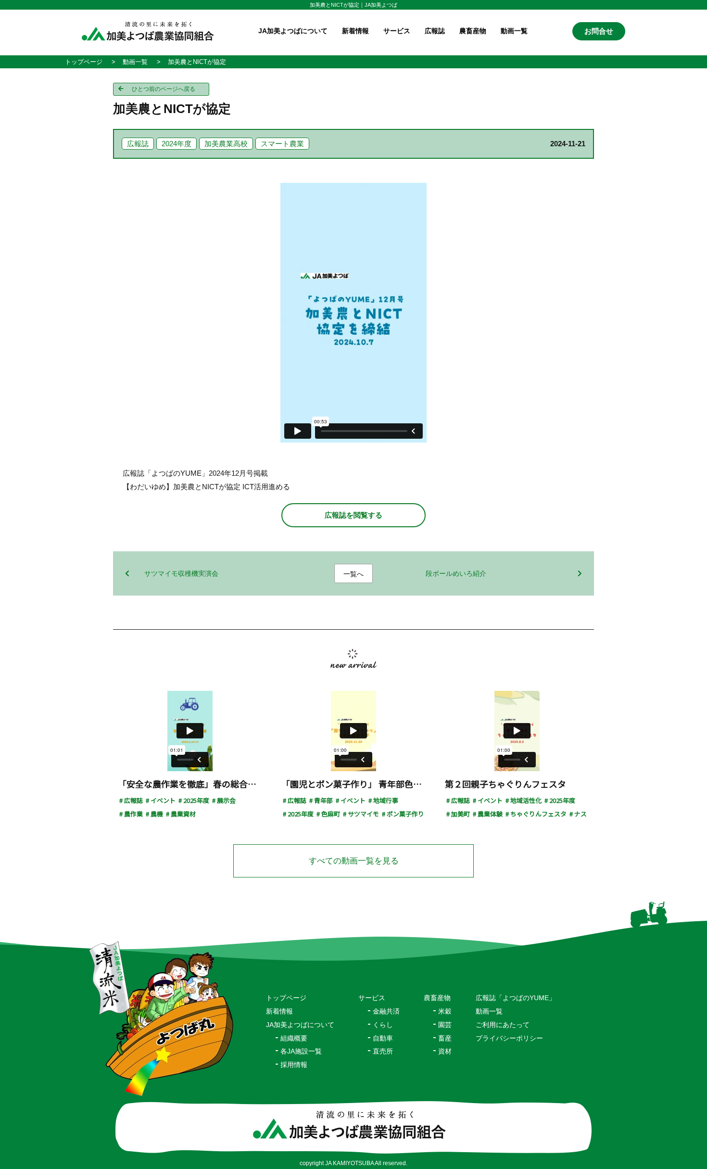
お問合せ (598, 31)
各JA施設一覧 (301, 1051)
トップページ (286, 998)
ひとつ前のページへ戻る (163, 89)
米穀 (445, 1011)
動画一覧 (514, 31)
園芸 (445, 1025)
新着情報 (355, 31)
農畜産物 (472, 31)
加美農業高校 (226, 144)
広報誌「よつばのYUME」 (516, 998)
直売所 (383, 1051)
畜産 (445, 1038)
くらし (383, 1025)
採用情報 (293, 1064)
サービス (371, 998)
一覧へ (353, 574)
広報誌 (435, 31)
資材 (445, 1051)
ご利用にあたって (503, 1025)
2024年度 (176, 144)
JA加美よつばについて (300, 1025)
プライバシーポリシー (509, 1038)
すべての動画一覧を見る (354, 860)
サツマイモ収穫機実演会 (181, 573)
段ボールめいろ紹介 (456, 573)
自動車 (383, 1038)
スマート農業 (282, 144)
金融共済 (386, 1011)
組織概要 (293, 1038)
